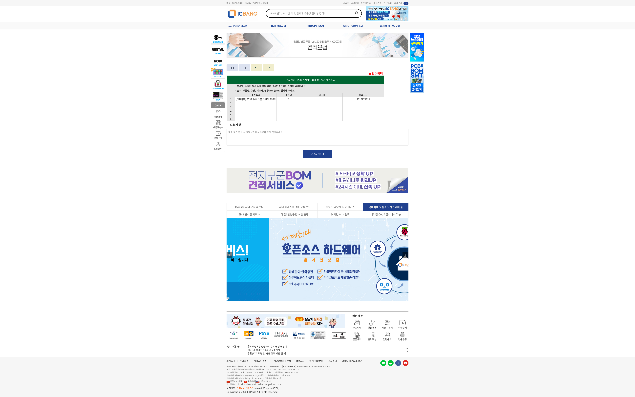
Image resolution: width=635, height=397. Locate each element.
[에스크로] (318, 335)
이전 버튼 (407, 348)
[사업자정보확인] (289, 366)
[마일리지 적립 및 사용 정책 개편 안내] (267, 353)
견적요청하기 (317, 153)
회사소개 (231, 360)
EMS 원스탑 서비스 (249, 214)
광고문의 (332, 360)
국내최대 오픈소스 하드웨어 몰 (386, 207)
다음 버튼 (407, 351)
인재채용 (244, 360)
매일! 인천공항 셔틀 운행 (295, 214)
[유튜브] (405, 363)
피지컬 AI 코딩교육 (390, 26)
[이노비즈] (281, 335)
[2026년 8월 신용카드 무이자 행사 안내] (250, 2)
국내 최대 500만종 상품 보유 (295, 207)
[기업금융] (338, 335)
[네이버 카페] (391, 363)
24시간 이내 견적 (340, 214)
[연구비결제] (264, 335)
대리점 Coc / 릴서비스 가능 (385, 214)
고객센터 (355, 2)
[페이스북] (398, 363)
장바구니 (400, 2)
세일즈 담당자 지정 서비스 (340, 207)
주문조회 (388, 2)
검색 (357, 13)
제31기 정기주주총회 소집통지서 (264, 350)
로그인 (346, 2)
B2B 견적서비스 (279, 26)
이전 (230, 255)
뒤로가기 (401, 19)
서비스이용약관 (261, 360)
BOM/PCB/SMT (316, 26)
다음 (405, 255)
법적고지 (300, 360)
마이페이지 (366, 2)
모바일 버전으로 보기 (352, 360)
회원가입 (377, 2)
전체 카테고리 (240, 25)
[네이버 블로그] (383, 363)
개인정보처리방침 (282, 360)
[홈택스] (249, 335)
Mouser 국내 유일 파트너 (249, 207)
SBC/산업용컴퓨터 (353, 26)
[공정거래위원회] (233, 335)
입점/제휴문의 (316, 360)
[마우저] (299, 335)
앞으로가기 (406, 19)
